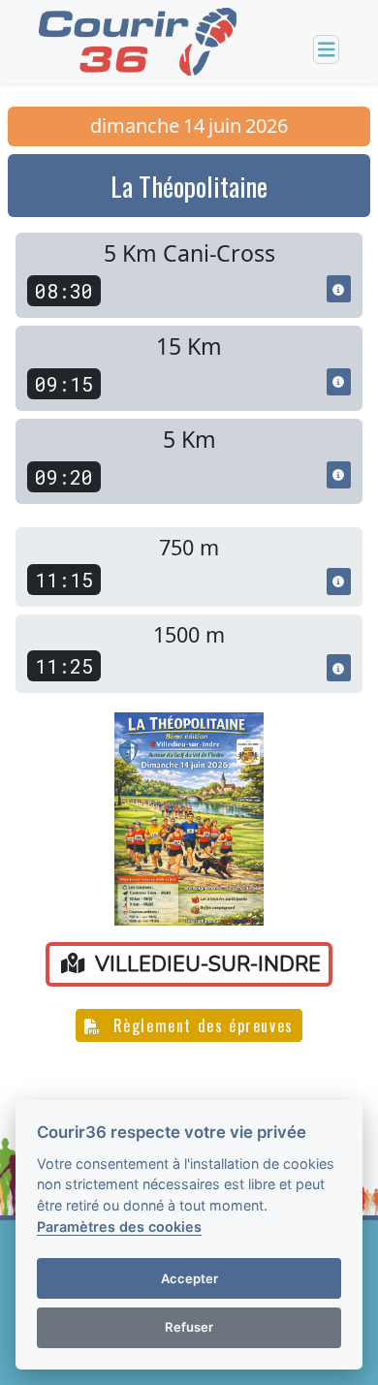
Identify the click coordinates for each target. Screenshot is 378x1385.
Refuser (189, 1327)
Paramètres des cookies (119, 1226)
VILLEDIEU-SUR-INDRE (205, 964)
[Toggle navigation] (326, 50)
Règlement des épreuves (201, 1025)
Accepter (189, 1278)
